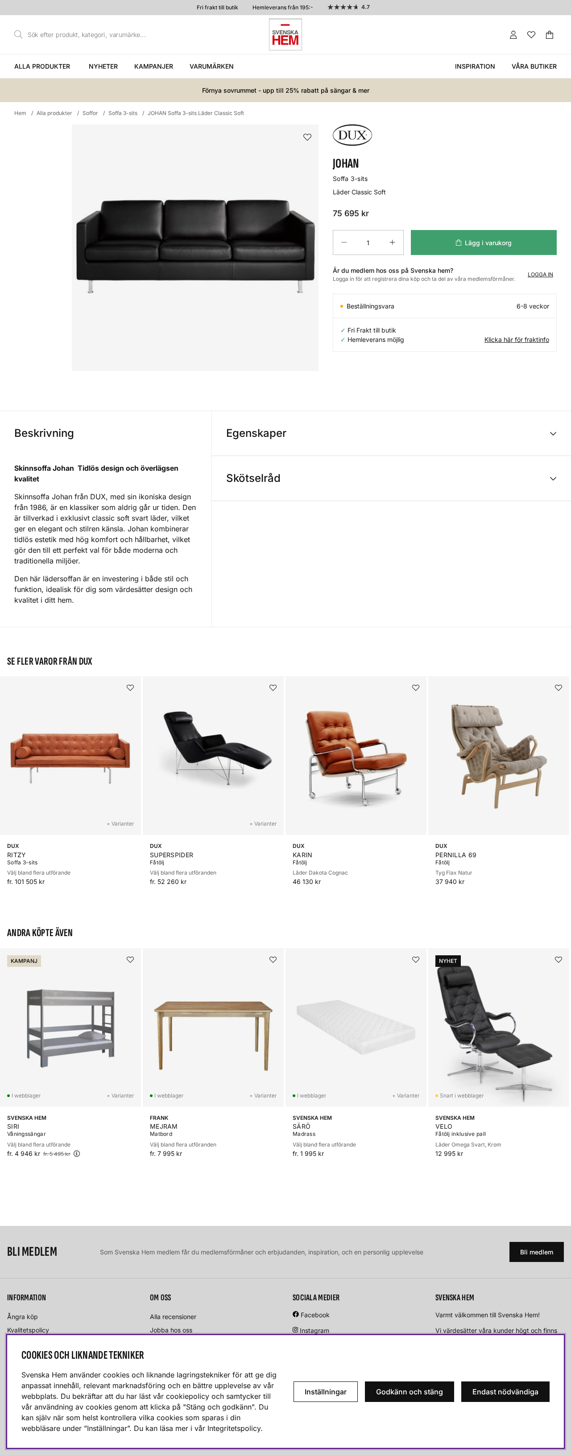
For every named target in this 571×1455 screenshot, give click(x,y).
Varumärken (212, 66)
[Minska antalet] (344, 242)
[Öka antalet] (392, 242)
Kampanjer (153, 66)
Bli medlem (536, 1252)
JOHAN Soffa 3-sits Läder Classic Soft (196, 113)
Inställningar (326, 1391)
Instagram (314, 1330)
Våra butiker (534, 66)
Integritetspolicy (234, 1428)
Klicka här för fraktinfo (516, 339)
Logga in (540, 274)
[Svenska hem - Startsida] (285, 34)
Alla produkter (42, 66)
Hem (20, 113)
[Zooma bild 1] (195, 247)
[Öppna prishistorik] (77, 1153)
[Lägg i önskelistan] (307, 138)
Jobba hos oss (171, 1330)
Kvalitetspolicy (28, 1330)
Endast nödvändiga (505, 1391)
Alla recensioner (173, 1316)
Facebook (315, 1315)
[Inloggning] (513, 34)
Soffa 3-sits (122, 113)
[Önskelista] (531, 34)
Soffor (90, 113)
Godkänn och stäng (409, 1391)
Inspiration (475, 66)
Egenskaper (256, 433)
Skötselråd (253, 478)
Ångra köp (22, 1316)
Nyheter (103, 66)
